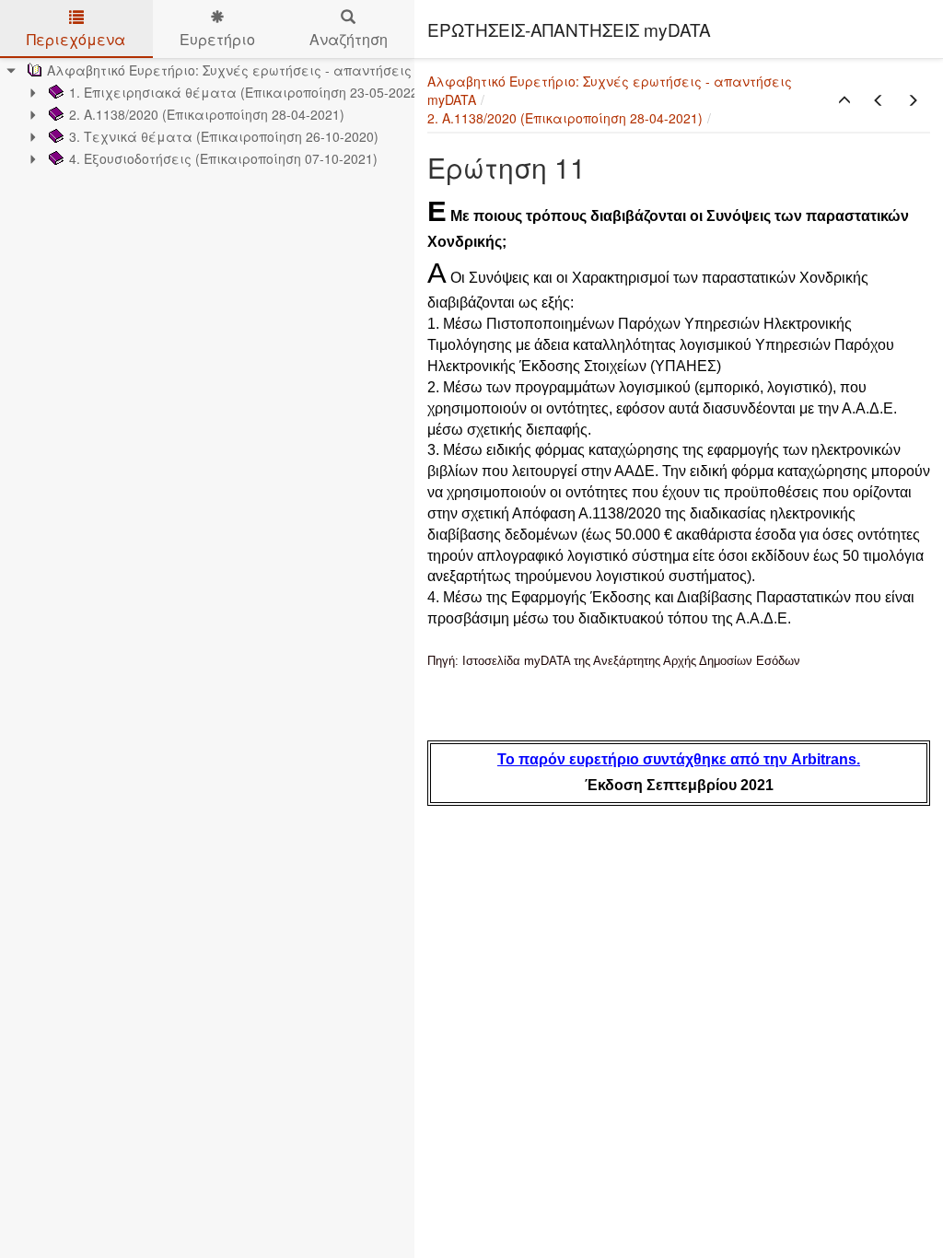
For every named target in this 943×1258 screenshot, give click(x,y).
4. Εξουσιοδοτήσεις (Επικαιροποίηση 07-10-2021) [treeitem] (223, 158)
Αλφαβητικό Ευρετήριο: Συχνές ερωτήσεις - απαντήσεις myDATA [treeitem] (255, 70)
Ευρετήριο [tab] (217, 39)
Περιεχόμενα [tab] (76, 39)
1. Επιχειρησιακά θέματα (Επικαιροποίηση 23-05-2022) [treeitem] (246, 92)
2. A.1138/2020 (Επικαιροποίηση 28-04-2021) (565, 118)
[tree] (207, 114)
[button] (844, 100)
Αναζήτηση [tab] (348, 39)
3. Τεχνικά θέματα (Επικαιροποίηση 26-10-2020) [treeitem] (223, 136)
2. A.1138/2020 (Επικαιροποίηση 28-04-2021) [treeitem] (206, 114)
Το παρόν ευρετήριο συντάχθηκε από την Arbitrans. (678, 759)
